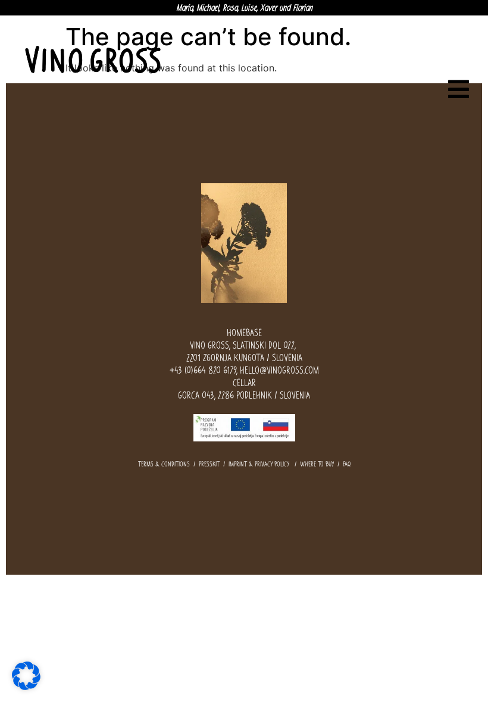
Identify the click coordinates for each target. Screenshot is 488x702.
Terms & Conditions (164, 464)
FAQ (347, 464)
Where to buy (317, 464)
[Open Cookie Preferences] (26, 675)
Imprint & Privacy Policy (259, 464)
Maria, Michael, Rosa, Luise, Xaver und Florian (244, 7)
